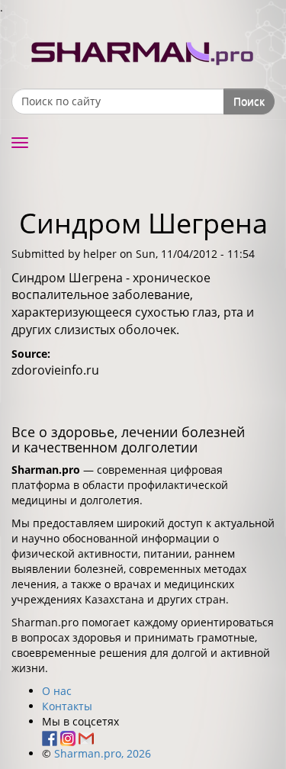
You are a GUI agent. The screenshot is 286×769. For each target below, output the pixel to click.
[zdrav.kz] (143, 50)
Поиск (249, 101)
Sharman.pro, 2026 (102, 753)
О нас (57, 691)
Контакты (67, 706)
